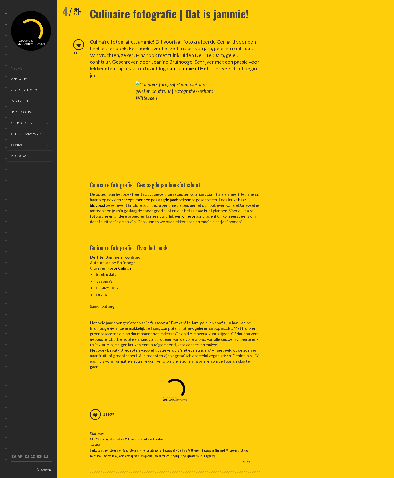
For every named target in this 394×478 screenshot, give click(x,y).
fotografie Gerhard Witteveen (220, 450)
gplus (33, 456)
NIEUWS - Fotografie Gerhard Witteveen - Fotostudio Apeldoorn (127, 439)
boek (93, 450)
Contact (18, 145)
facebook (26, 456)
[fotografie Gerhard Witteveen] (31, 31)
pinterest (14, 456)
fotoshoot (96, 455)
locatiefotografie (129, 455)
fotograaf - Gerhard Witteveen (182, 450)
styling (175, 455)
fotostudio (110, 455)
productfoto (162, 455)
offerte (188, 216)
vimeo (46, 456)
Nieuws (16, 68)
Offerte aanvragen (26, 134)
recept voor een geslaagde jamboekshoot (158, 199)
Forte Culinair (119, 268)
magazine (147, 455)
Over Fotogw (22, 123)
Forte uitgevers (152, 450)
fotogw (244, 450)
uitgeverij (209, 455)
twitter (20, 456)
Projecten (19, 101)
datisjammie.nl (183, 68)
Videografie (20, 156)
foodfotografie (132, 450)
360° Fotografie (23, 112)
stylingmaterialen (192, 455)
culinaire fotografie (109, 450)
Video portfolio (24, 90)
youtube (39, 456)
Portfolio (19, 79)
